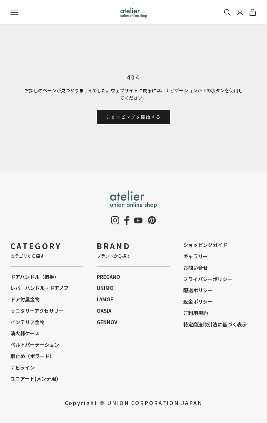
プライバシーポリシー (207, 279)
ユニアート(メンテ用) (34, 378)
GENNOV (107, 322)
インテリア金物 (27, 322)
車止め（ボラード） (32, 356)
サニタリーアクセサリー (36, 310)
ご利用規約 (195, 313)
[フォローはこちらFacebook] (126, 220)
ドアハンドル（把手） (34, 276)
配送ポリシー (198, 290)
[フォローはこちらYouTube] (138, 220)
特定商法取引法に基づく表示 (215, 324)
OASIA (104, 310)
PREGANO (108, 276)
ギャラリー (195, 256)
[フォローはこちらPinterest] (152, 220)
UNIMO (105, 287)
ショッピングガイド (205, 244)
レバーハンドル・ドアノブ (39, 287)
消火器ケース (24, 333)
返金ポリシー (198, 301)
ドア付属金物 (25, 299)
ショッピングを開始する (133, 116)
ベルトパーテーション (34, 344)
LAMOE (105, 299)
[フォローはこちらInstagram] (115, 220)
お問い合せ (195, 267)
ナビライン (22, 367)
